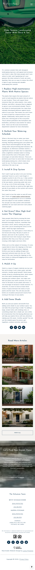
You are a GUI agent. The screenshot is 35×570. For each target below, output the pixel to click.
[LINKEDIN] (17, 542)
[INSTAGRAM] (13, 542)
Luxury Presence (28, 551)
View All (17, 432)
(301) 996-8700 (18, 507)
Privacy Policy (24, 559)
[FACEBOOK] (8, 542)
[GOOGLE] (22, 542)
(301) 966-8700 (18, 517)
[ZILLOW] (26, 542)
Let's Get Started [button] (17, 477)
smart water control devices (21, 196)
